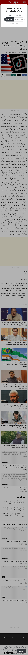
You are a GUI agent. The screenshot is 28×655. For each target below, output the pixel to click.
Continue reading (14, 24)
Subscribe (9, 19)
